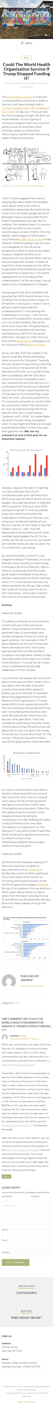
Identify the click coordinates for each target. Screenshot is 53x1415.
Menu (29, 43)
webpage (33, 869)
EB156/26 (42, 884)
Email (4, 1242)
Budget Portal (36, 344)
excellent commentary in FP (18, 1125)
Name (5, 1231)
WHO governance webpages (22, 1150)
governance (24, 341)
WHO (26, 57)
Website (6, 1252)
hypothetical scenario (20, 96)
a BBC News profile (31, 239)
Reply (6, 1176)
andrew (44, 83)
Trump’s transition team (16, 108)
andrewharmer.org (26, 17)
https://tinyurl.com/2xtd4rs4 (31, 186)
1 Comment (27, 87)
